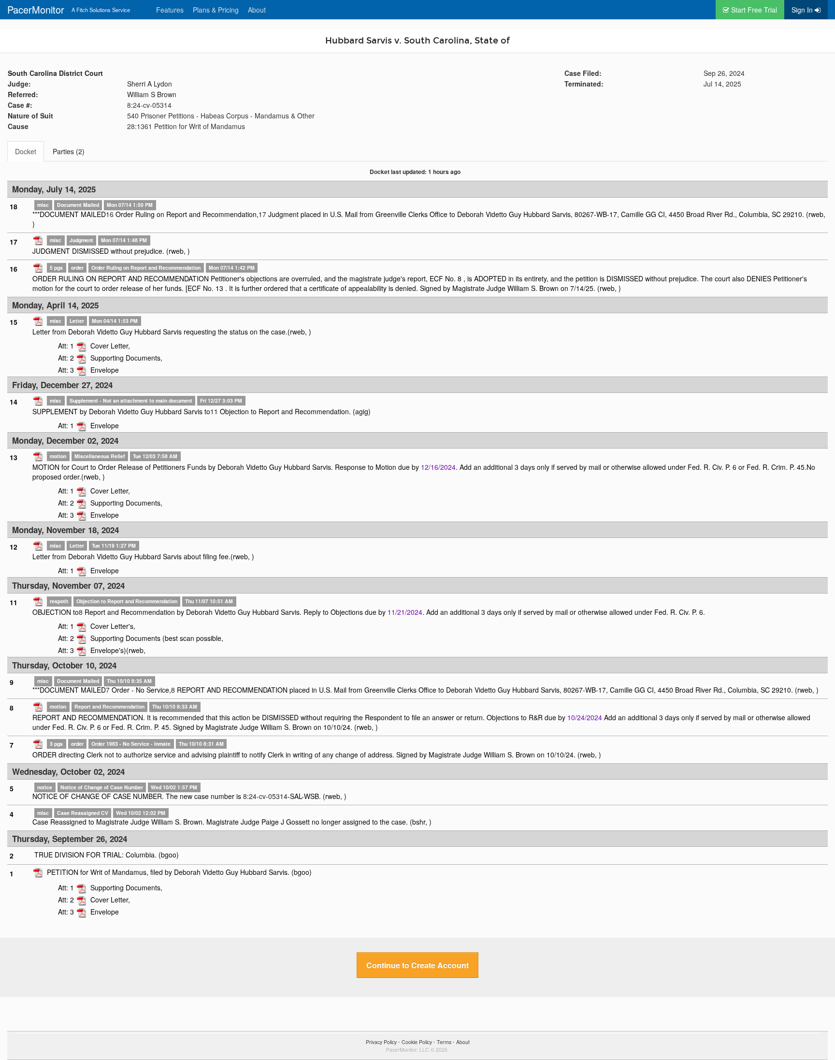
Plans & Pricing (216, 10)
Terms (444, 1041)
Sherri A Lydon (149, 83)
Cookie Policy (417, 1041)
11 (214, 411)
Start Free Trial (753, 10)
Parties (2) (69, 151)
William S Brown (151, 94)
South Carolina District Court (55, 73)
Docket (25, 151)
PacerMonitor (35, 9)
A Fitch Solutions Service (101, 10)
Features (170, 10)
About (257, 10)
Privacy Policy (381, 1041)
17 (262, 214)
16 (110, 214)
